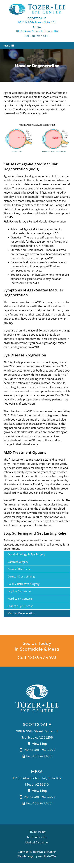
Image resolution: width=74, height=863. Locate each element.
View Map (39, 744)
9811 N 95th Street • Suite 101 (37, 22)
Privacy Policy (37, 831)
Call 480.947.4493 (37, 36)
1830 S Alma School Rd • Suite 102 (37, 31)
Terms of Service (37, 837)
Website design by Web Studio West (37, 856)
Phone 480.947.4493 (39, 750)
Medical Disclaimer (37, 842)
